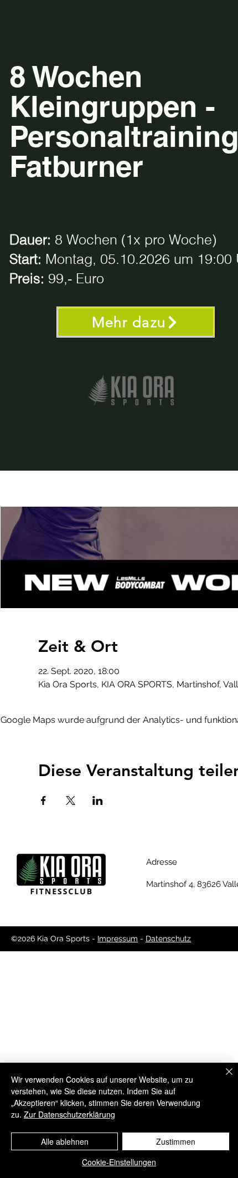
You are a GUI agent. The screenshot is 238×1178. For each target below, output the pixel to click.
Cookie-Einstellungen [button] (119, 1161)
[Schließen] (222, 1078)
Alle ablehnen (65, 1141)
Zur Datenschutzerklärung (69, 1114)
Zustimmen (175, 1141)
